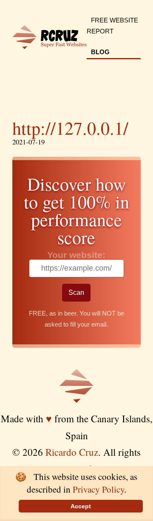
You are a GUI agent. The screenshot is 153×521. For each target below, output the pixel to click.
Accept (81, 506)
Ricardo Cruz (71, 452)
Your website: (76, 255)
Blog (100, 51)
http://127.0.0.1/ (70, 128)
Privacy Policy (98, 489)
